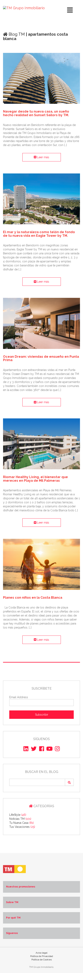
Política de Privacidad (41, 956)
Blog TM (16, 34)
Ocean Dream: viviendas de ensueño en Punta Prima (41, 358)
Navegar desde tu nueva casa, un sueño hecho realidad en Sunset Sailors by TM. (36, 113)
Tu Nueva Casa (21, 822)
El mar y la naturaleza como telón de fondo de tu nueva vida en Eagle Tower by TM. (39, 234)
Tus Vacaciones (22, 826)
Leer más (42, 157)
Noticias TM (20, 818)
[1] (69, 782)
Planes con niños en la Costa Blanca (32, 597)
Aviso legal (41, 952)
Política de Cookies (41, 959)
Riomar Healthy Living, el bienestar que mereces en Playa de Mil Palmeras (35, 478)
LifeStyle (17, 814)
